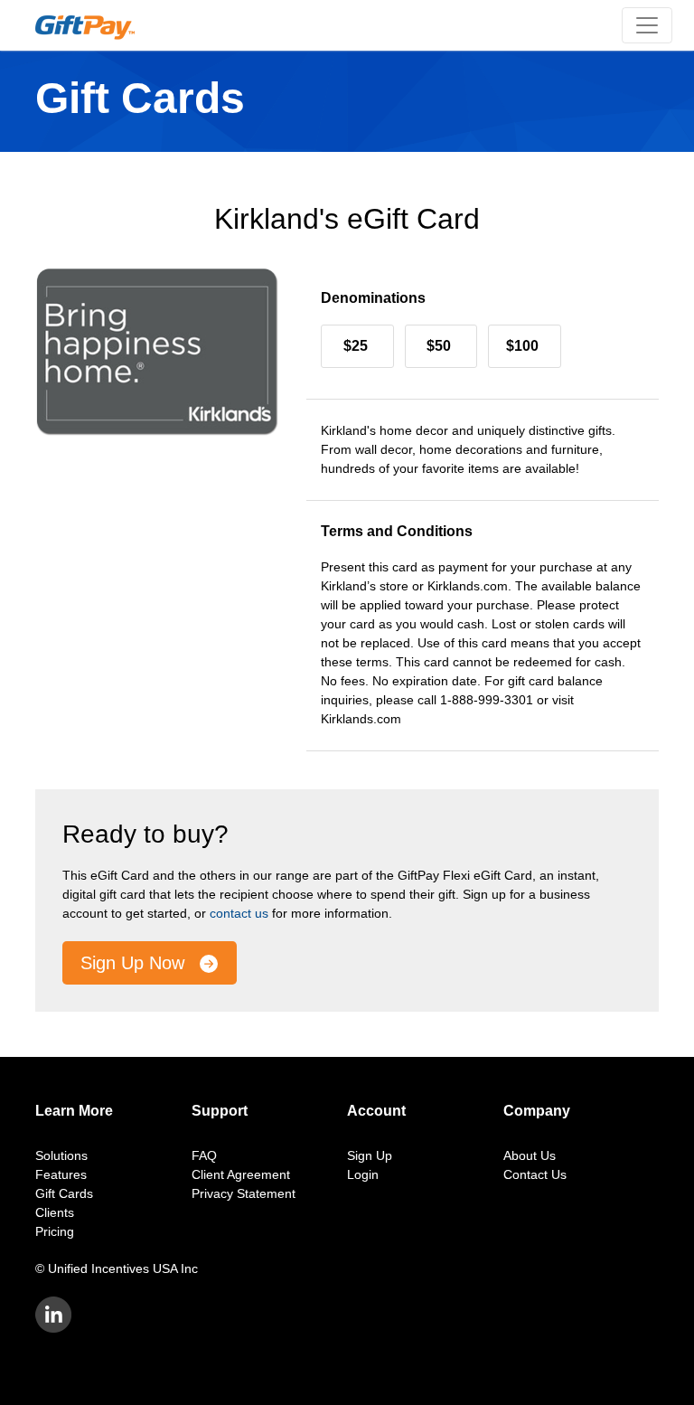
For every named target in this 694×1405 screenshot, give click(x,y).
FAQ (204, 1155)
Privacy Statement (243, 1193)
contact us (239, 913)
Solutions (61, 1155)
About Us (529, 1155)
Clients (54, 1212)
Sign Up (369, 1155)
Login (363, 1174)
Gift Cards (64, 1193)
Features (61, 1174)
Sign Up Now (135, 963)
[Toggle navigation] (647, 25)
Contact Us (535, 1174)
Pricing (54, 1231)
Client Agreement (241, 1174)
